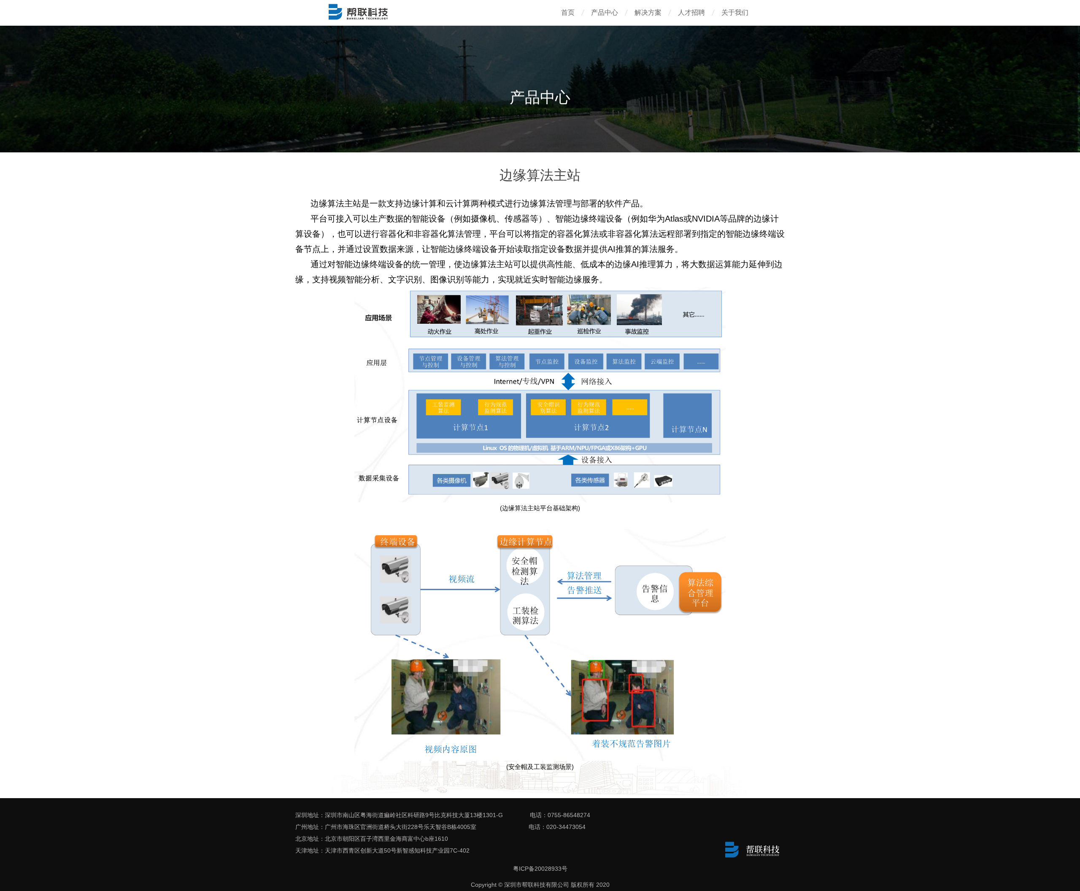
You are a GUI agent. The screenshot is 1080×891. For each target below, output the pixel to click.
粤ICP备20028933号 (540, 868)
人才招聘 (691, 12)
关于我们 (734, 12)
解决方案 (648, 12)
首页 (568, 12)
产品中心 (604, 12)
